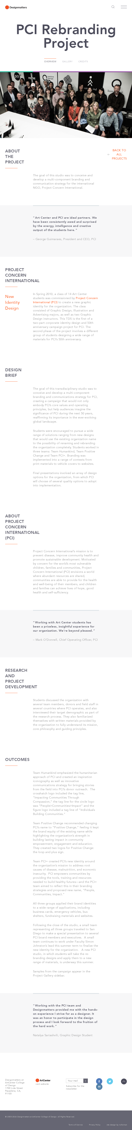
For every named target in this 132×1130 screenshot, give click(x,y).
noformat (123, 1125)
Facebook (99, 1081)
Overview (50, 61)
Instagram (99, 1087)
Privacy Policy (95, 1125)
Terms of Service (76, 1125)
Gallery (67, 61)
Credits (83, 61)
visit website (42, 1084)
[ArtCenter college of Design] (46, 1080)
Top (124, 1081)
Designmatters (16, 7)
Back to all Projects (119, 154)
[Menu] (124, 7)
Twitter (110, 1081)
